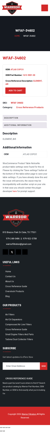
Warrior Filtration (29, 414)
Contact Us (10, 276)
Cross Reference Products (30, 107)
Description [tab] (11, 118)
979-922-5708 (30, 238)
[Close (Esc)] (9, 427)
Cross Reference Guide (16, 286)
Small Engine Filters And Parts (19, 334)
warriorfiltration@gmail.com (18, 244)
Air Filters (9, 314)
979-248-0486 (13, 238)
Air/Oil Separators (13, 319)
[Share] (6, 427)
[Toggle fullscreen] (4, 427)
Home (17, 35)
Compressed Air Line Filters (18, 324)
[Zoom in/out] (1, 427)
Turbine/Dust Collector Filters (19, 339)
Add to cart (15, 90)
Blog (7, 296)
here (15, 191)
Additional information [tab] (17, 125)
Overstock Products (14, 291)
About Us (9, 281)
